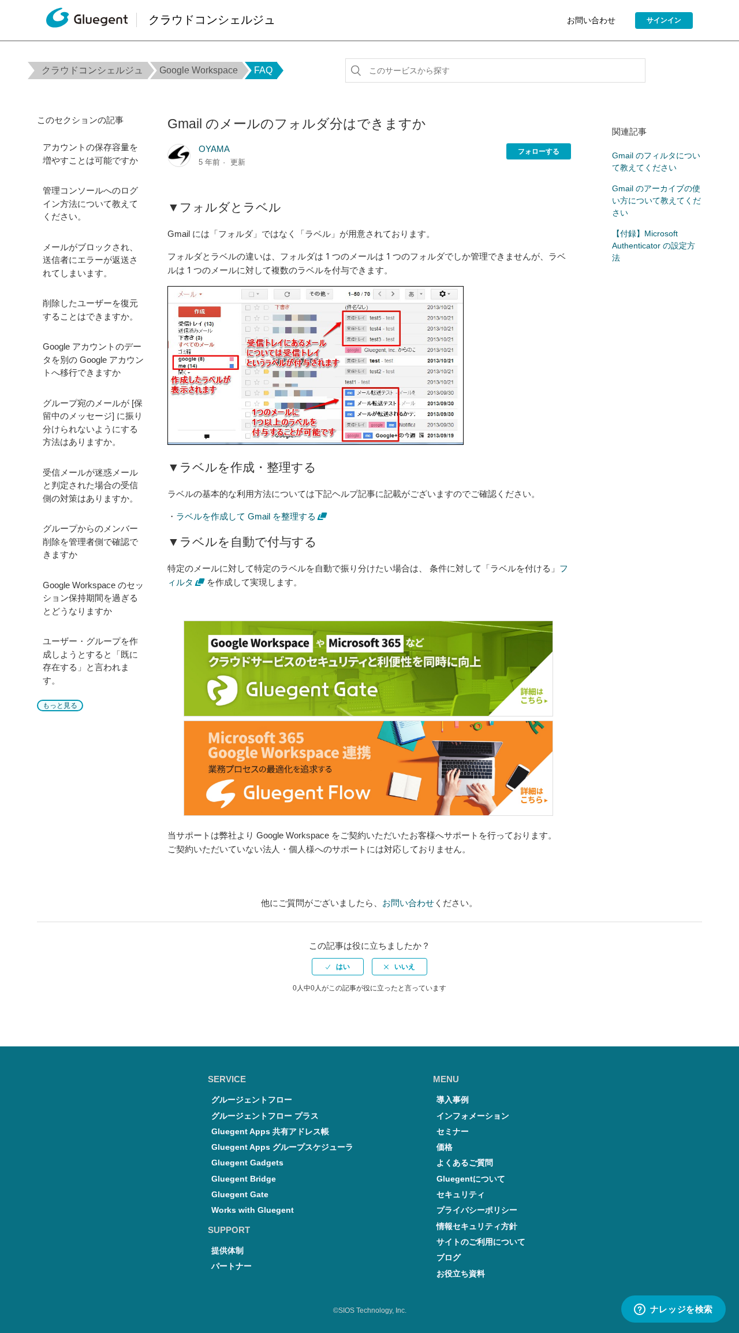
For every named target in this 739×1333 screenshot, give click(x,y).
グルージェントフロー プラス (265, 1116)
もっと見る (60, 705)
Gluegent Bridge (243, 1179)
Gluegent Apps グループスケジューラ (282, 1147)
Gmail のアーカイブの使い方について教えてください (656, 200)
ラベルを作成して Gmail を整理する (246, 516)
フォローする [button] (538, 151)
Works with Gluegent (252, 1210)
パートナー (231, 1266)
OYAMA (214, 149)
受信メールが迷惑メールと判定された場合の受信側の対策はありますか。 (90, 485)
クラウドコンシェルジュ (92, 70)
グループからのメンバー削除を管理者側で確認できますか (90, 541)
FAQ (263, 70)
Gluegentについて (470, 1179)
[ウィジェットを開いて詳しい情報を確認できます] (673, 1309)
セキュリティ (460, 1194)
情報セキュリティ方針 (476, 1226)
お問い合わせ (591, 20)
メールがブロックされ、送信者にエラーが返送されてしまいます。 (90, 260)
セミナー (452, 1131)
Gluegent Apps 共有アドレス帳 (270, 1131)
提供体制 (227, 1250)
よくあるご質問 (464, 1163)
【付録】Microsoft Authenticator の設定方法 (653, 245)
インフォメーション (472, 1116)
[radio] (338, 966)
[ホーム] (87, 20)
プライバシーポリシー (476, 1210)
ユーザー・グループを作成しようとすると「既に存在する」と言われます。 (90, 660)
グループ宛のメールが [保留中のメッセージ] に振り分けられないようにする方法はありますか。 (93, 422)
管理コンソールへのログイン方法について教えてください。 (90, 203)
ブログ (448, 1257)
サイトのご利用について (480, 1242)
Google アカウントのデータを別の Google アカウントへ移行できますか (93, 359)
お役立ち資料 (460, 1273)
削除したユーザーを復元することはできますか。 (90, 309)
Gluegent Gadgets (247, 1163)
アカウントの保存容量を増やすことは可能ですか (90, 153)
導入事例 (452, 1100)
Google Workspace (198, 70)
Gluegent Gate (239, 1194)
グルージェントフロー (251, 1100)
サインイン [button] (664, 20)
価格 (444, 1147)
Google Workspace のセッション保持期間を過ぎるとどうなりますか (93, 598)
